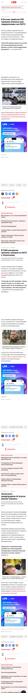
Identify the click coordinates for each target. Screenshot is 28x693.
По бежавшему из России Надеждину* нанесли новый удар (12, 463)
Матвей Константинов (7, 654)
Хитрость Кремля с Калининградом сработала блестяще (11, 479)
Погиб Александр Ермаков (8, 226)
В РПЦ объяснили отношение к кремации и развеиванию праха (13, 221)
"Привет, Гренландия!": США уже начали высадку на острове (12, 236)
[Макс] (6, 193)
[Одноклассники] (16, 193)
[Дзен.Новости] (2, 193)
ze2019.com (3, 396)
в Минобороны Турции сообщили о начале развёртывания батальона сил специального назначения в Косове (14, 115)
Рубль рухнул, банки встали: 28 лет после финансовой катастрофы (12, 241)
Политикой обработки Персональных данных (11, 7)
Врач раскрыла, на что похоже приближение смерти (14, 216)
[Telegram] (9, 193)
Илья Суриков (6, 157)
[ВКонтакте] (13, 193)
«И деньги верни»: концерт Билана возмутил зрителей (13, 230)
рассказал (4, 273)
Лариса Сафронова (7, 399)
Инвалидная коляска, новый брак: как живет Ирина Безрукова (14, 458)
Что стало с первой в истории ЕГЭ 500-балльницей (12, 469)
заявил (23, 518)
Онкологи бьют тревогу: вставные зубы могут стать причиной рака (12, 474)
